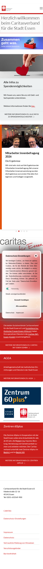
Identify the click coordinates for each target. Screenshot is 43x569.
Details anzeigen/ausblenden (16, 294)
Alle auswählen (21, 306)
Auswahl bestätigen (21, 300)
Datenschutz (10, 313)
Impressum (20, 313)
